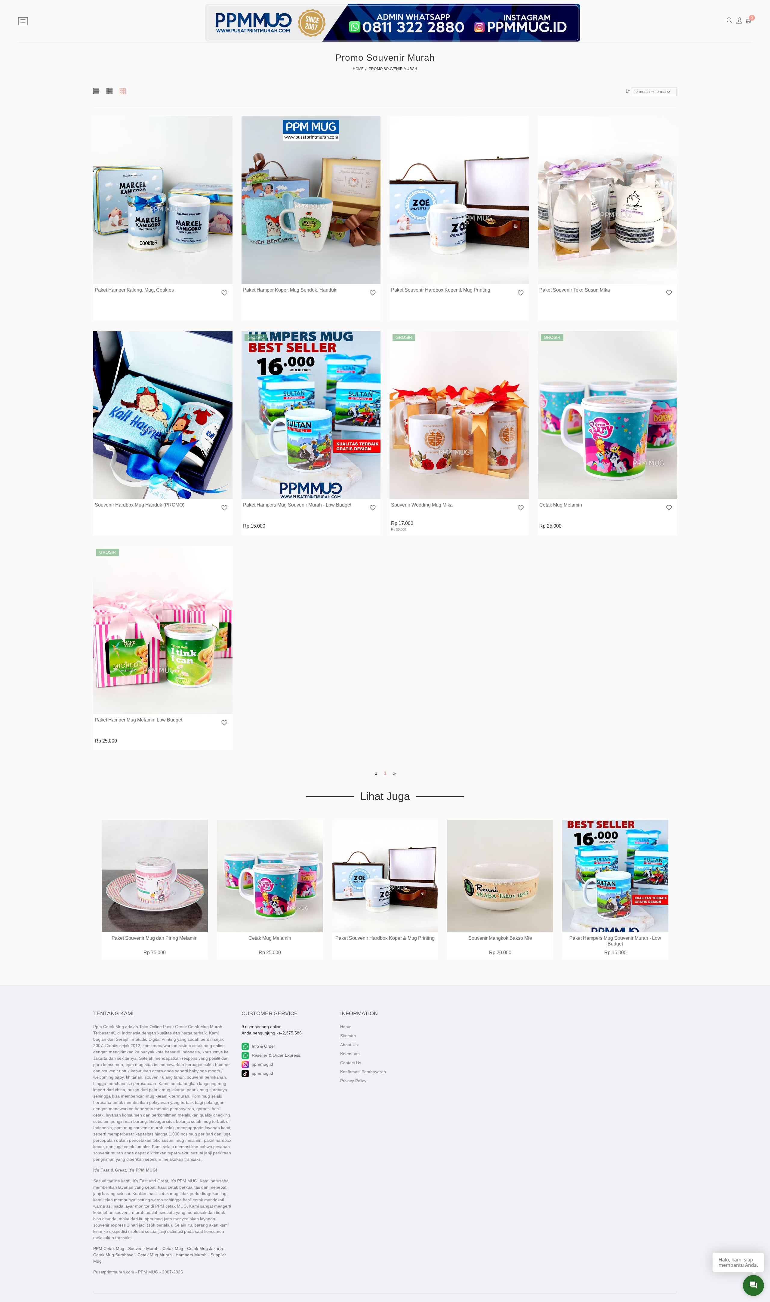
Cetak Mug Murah (154, 1254)
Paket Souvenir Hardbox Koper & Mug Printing (440, 290)
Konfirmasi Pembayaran (363, 1071)
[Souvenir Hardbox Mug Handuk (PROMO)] (163, 415)
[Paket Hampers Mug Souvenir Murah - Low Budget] (311, 415)
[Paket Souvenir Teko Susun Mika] (607, 200)
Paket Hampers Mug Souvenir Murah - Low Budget (297, 504)
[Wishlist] (224, 293)
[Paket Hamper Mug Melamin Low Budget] (163, 630)
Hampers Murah (191, 1254)
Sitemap (348, 1035)
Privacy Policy (353, 1080)
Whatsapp (166, 278)
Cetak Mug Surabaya (113, 1254)
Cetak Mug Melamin (560, 504)
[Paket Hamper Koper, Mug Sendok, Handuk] (311, 200)
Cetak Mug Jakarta (205, 1248)
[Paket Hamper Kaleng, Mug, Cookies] (163, 200)
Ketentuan (350, 1053)
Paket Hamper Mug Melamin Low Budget (138, 719)
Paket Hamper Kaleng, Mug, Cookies (134, 290)
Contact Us (350, 1062)
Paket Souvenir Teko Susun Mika (574, 290)
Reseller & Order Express (276, 1055)
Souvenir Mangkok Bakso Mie (385, 938)
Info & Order (263, 1046)
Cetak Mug (172, 1248)
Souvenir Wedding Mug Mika (422, 504)
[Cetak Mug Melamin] (607, 415)
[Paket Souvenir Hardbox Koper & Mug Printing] (459, 200)
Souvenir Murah (143, 1248)
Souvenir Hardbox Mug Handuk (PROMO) (139, 504)
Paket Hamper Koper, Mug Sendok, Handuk (289, 290)
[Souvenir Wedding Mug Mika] (459, 415)
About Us (349, 1044)
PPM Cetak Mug (108, 1248)
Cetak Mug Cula (615, 938)
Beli (293, 493)
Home (346, 1026)
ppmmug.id (262, 1064)
